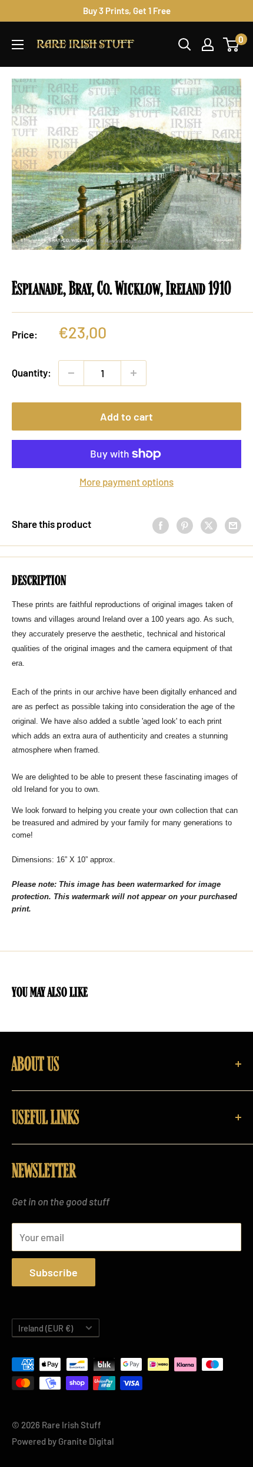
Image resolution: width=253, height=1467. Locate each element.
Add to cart (126, 416)
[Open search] (184, 44)
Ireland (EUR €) (45, 1328)
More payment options (126, 481)
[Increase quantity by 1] (133, 373)
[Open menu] (18, 44)
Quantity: (31, 372)
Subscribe (53, 1272)
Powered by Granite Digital (63, 1441)
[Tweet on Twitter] (209, 524)
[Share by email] (233, 524)
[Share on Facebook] (160, 524)
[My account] (208, 44)
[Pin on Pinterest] (185, 524)
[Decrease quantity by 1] (71, 373)
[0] (231, 45)
